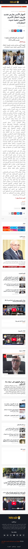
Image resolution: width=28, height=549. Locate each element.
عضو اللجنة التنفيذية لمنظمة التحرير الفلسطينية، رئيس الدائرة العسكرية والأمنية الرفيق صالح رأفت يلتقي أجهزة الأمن (14, 482)
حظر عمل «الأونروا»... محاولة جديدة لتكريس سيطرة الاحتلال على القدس (11, 404)
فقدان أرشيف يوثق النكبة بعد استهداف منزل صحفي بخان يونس (11, 435)
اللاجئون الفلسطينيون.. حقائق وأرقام (11, 415)
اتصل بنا (9, 546)
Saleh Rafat (23, 375)
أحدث (25, 218)
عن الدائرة (14, 546)
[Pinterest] (15, 31)
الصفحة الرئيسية (22, 11)
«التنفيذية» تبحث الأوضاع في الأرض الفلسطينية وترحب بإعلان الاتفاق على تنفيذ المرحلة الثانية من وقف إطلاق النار (11, 278)
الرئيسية (18, 546)
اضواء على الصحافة (14, 11)
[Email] (12, 31)
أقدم (3, 218)
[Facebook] (21, 31)
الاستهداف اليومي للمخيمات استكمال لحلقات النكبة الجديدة (11, 410)
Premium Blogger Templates (19, 545)
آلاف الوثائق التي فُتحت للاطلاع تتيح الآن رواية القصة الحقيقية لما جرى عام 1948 (11, 440)
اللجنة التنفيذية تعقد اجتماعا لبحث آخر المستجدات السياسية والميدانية (11, 284)
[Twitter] (18, 31)
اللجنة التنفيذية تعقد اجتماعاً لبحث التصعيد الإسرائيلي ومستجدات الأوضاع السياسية (11, 291)
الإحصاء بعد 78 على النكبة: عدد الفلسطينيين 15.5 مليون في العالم (12, 429)
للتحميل (23, 201)
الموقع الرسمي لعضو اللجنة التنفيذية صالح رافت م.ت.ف (10, 542)
